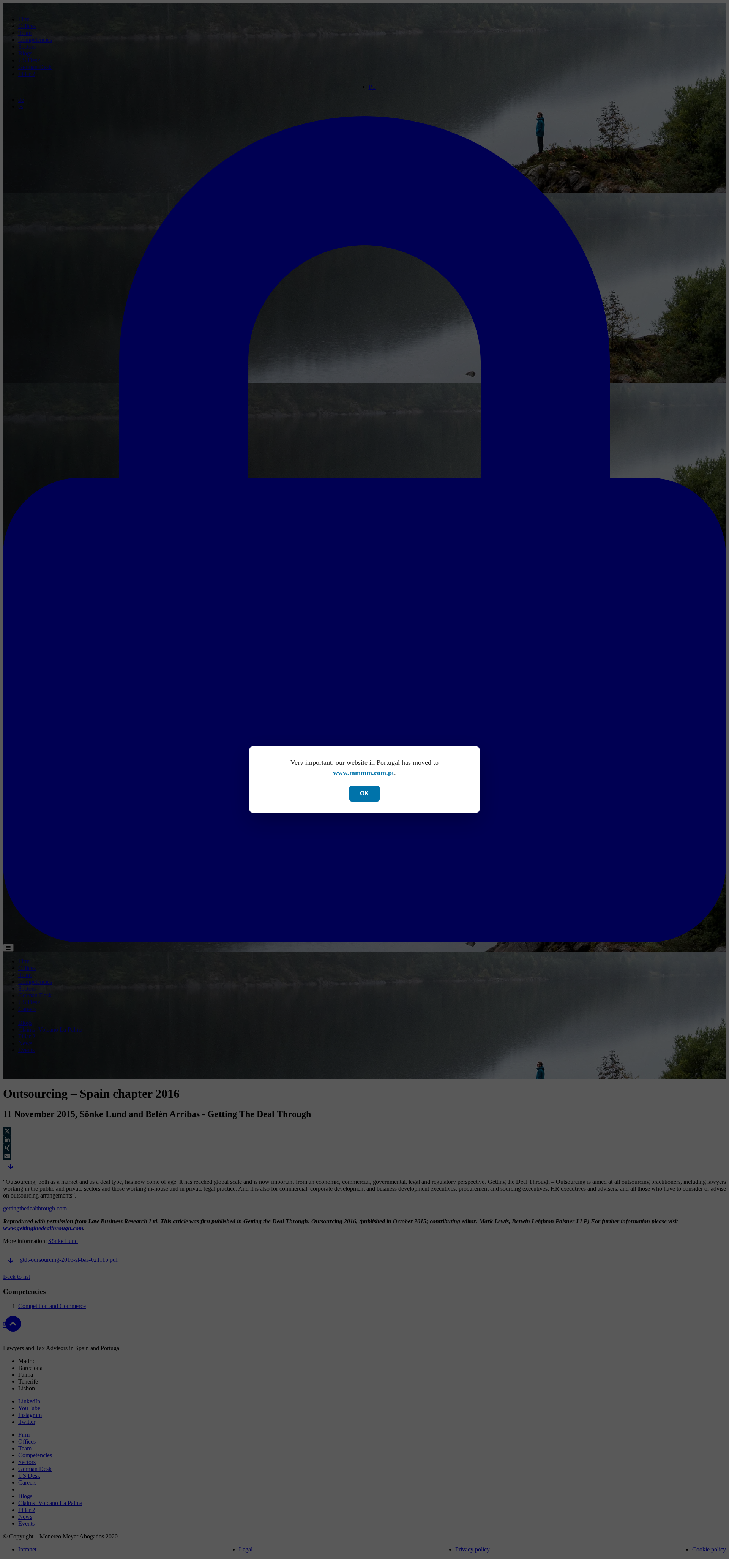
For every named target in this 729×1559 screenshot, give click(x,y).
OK (364, 793)
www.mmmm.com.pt (363, 772)
